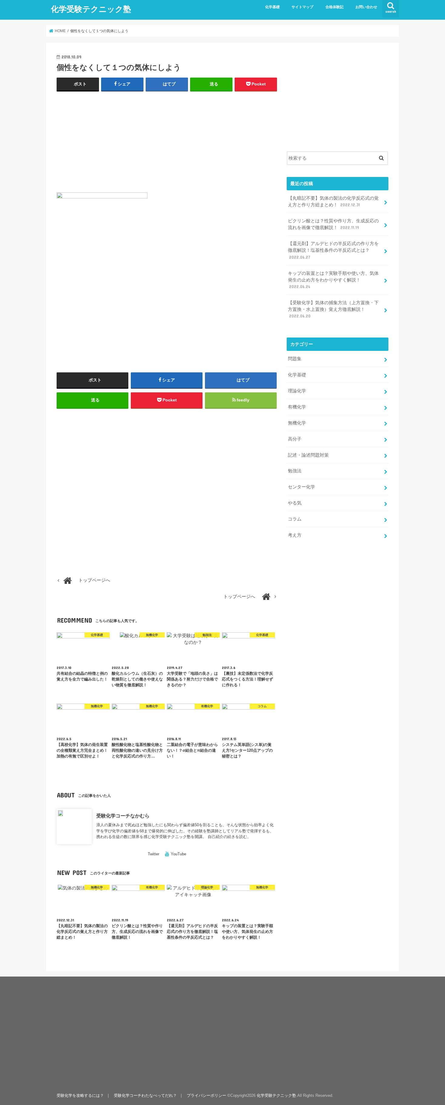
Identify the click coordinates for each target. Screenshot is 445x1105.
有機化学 (297, 406)
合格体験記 (334, 7)
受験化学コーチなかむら (123, 815)
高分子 (295, 439)
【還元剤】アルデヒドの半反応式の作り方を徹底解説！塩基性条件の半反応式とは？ (333, 250)
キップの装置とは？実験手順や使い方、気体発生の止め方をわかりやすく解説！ (333, 280)
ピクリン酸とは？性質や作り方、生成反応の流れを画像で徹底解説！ (333, 224)
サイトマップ (302, 7)
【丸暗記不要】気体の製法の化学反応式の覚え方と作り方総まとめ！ (333, 201)
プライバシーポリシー (206, 1095)
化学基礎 (272, 7)
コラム (295, 519)
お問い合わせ (366, 7)
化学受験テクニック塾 (91, 8)
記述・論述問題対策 (308, 455)
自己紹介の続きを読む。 (229, 836)
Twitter (153, 854)
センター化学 (301, 486)
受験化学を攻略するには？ (80, 1095)
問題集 (295, 358)
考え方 (295, 535)
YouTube (178, 854)
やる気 (295, 503)
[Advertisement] (167, 140)
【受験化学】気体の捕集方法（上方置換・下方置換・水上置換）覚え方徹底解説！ (333, 309)
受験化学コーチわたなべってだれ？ (145, 1095)
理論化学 (297, 390)
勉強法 (295, 470)
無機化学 (297, 423)
